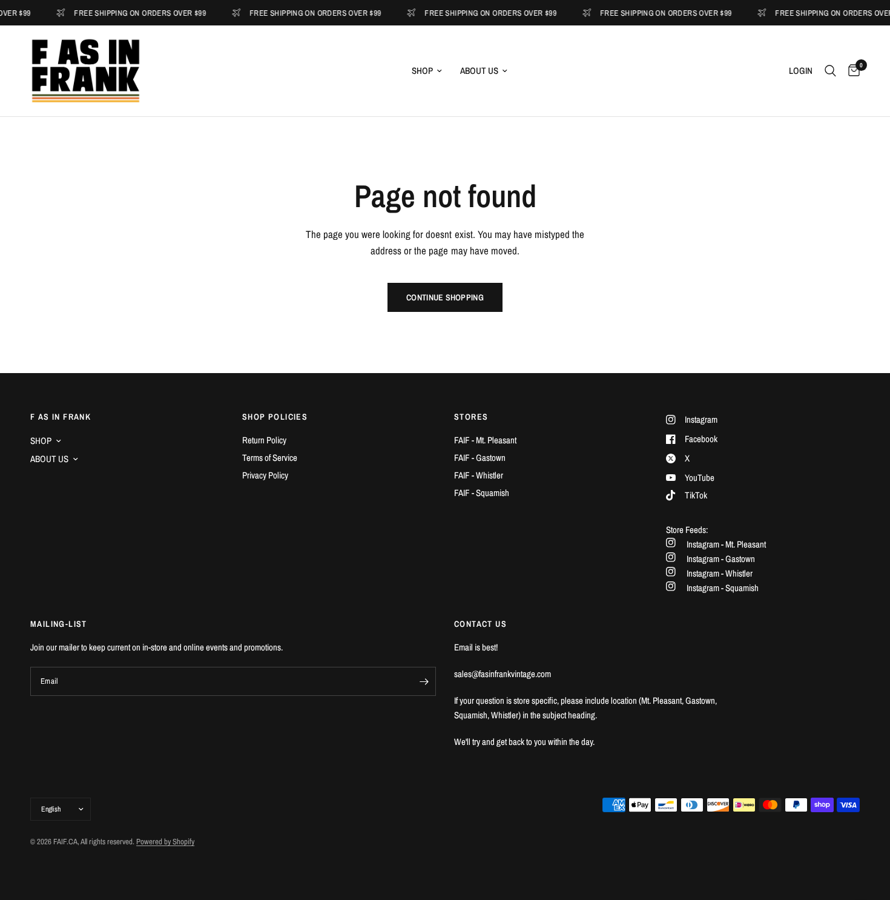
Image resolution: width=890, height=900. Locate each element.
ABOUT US (479, 70)
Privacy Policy (265, 475)
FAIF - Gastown (480, 457)
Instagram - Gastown (721, 558)
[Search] (830, 70)
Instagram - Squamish (723, 587)
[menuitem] (427, 71)
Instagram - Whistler (720, 573)
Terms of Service (269, 457)
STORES (471, 416)
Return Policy (264, 440)
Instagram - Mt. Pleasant (726, 544)
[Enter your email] (424, 681)
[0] (851, 70)
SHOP (422, 70)
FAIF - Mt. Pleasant (485, 440)
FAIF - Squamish (481, 492)
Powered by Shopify (165, 841)
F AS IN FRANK (60, 416)
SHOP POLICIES (275, 416)
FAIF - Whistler (478, 475)
